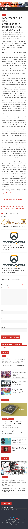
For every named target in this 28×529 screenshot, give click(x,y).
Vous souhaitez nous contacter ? (9, 509)
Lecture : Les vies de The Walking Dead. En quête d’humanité (12, 423)
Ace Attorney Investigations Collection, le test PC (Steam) (19, 374)
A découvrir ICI (4, 347)
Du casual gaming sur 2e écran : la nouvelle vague (18, 390)
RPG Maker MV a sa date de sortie (13, 199)
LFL (2, 38)
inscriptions (13, 36)
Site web (3, 327)
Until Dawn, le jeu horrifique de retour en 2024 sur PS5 (13, 360)
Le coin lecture (6, 418)
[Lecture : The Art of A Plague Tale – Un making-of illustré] (6, 446)
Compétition (13, 34)
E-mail (3, 319)
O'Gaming (6, 38)
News (4, 15)
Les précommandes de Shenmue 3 (13, 226)
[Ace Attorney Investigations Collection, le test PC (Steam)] (6, 372)
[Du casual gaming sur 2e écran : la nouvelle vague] (6, 388)
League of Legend (21, 36)
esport (9, 36)
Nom (2, 310)
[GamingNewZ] (14, 3)
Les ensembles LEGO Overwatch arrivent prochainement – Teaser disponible (13, 247)
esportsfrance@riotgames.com (10, 193)
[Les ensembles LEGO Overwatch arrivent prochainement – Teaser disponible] (14, 232)
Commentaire (5, 288)
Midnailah (16, 32)
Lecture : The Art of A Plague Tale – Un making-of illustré (19, 448)
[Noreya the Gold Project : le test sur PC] (6, 380)
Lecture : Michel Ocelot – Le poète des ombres (19, 439)
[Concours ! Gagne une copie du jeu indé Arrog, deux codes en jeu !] (14, 461)
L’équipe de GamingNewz (7, 507)
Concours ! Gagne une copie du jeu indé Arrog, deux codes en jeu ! (14, 482)
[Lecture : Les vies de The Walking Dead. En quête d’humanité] (14, 403)
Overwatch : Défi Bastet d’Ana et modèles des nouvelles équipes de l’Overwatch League (13, 270)
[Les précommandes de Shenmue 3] (13, 220)
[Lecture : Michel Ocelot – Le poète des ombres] (6, 438)
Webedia (17, 38)
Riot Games (11, 38)
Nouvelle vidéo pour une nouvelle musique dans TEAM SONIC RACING (13, 207)
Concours (5, 477)
